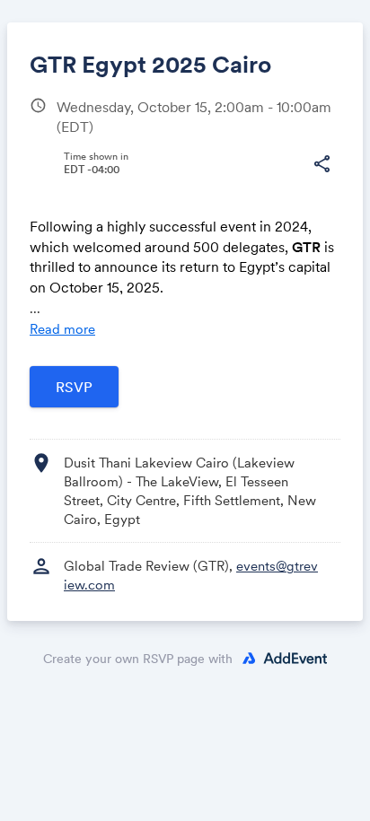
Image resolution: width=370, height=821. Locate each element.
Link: (62, 211)
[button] (321, 164)
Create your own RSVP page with (138, 659)
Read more (62, 328)
